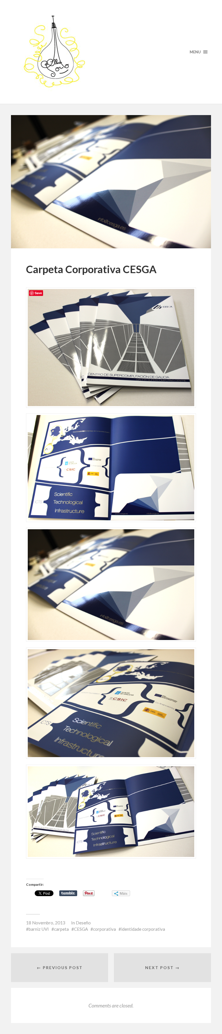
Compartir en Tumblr (68, 893)
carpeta (61, 929)
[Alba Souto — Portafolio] (111, 52)
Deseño (83, 922)
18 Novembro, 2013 (45, 922)
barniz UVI (39, 929)
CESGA (81, 929)
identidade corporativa (143, 929)
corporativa (104, 929)
